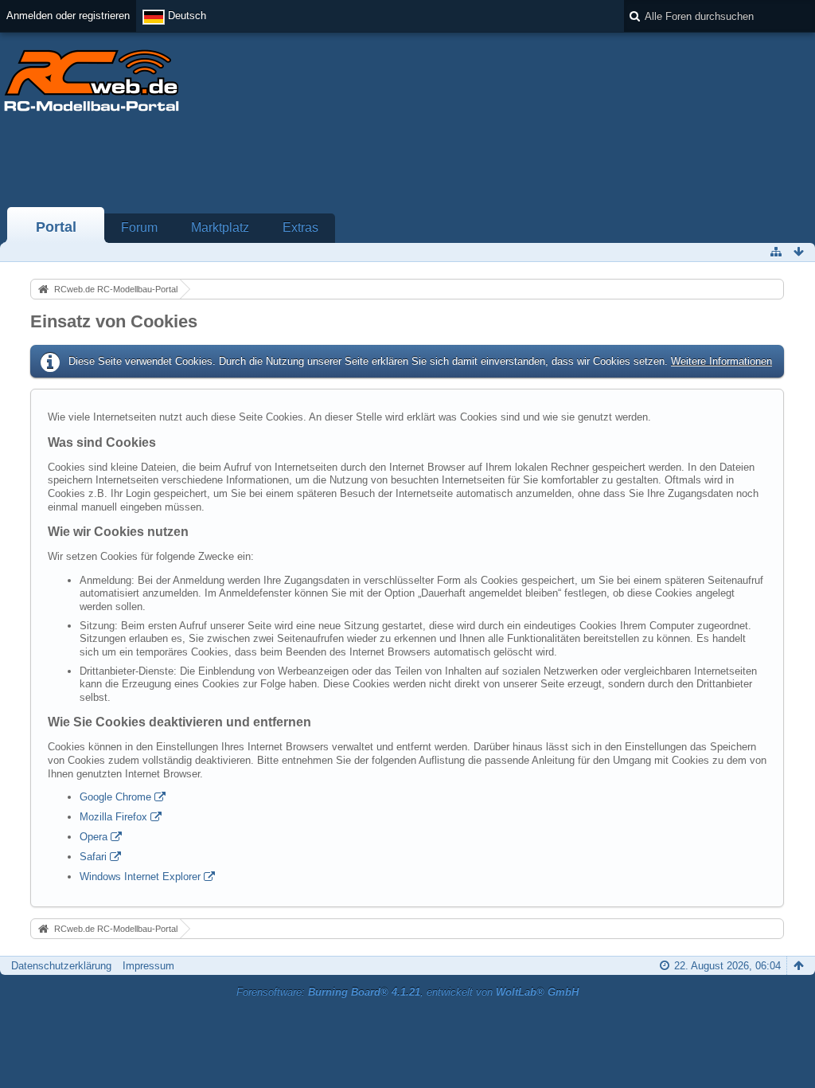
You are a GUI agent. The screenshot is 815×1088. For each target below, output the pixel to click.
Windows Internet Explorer (140, 877)
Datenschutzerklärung (61, 966)
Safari (93, 857)
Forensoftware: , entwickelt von (407, 992)
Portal (56, 227)
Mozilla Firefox (113, 817)
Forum (139, 227)
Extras (300, 227)
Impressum (148, 966)
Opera (93, 837)
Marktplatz (220, 227)
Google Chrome (115, 797)
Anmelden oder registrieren (68, 16)
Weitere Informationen (721, 361)
